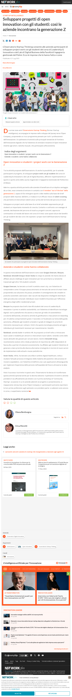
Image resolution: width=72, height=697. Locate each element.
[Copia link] (16, 40)
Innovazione (12, 35)
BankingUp (24, 11)
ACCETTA (18, 693)
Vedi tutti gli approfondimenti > (61, 649)
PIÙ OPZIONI (52, 693)
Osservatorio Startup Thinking (34, 130)
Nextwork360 (8, 671)
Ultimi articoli (5, 11)
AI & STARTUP (55, 569)
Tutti (5, 569)
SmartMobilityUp (49, 11)
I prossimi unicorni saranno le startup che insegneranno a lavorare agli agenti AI (34, 452)
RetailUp (40, 11)
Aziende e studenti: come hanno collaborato (20, 157)
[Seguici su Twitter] (35, 655)
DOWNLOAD (29, 495)
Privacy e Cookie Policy (33, 661)
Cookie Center (9, 663)
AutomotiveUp (15, 11)
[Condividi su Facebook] (10, 40)
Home (5, 35)
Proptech (58, 11)
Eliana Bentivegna (9, 63)
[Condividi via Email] (19, 40)
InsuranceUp (32, 11)
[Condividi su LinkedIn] (6, 40)
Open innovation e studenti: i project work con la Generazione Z (27, 154)
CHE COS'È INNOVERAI (28, 569)
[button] (5, 6)
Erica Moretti (7, 68)
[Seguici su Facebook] (39, 655)
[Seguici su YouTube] (43, 655)
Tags (16, 661)
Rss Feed (22, 661)
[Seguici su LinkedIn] (31, 655)
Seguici (22, 655)
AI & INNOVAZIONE (14, 569)
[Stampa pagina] (13, 40)
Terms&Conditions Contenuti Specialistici (53, 661)
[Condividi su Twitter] (3, 40)
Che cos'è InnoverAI (43, 569)
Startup (65, 11)
